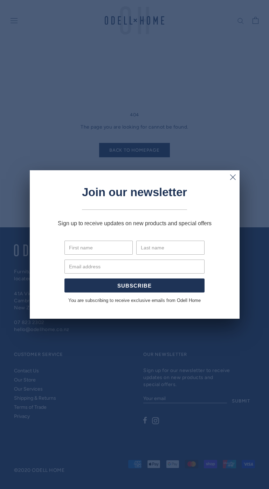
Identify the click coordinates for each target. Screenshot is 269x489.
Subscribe (134, 286)
